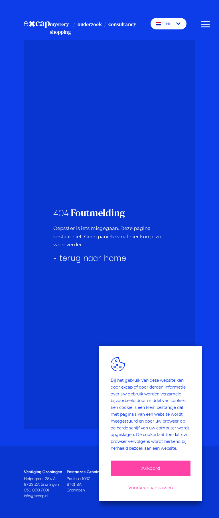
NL (168, 23)
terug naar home (93, 256)
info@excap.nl (36, 495)
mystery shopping (60, 28)
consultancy (122, 24)
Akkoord (150, 468)
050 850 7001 (36, 489)
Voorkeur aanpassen (150, 487)
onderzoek (90, 24)
